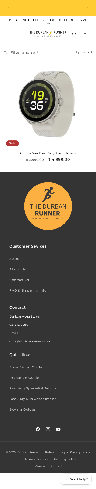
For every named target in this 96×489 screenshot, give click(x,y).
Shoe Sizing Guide (25, 367)
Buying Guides (22, 409)
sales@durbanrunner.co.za (29, 341)
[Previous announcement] (8, 8)
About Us (17, 269)
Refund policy (55, 452)
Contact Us (19, 280)
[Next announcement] (87, 8)
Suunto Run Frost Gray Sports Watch (48, 153)
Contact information (50, 466)
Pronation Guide (24, 378)
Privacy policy (80, 452)
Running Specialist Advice (33, 388)
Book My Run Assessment (32, 399)
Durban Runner (28, 452)
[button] (9, 34)
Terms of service (37, 459)
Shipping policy (64, 459)
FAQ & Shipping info (27, 290)
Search (15, 259)
